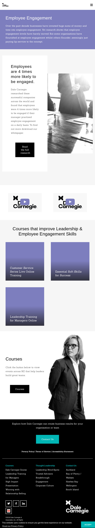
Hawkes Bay (72, 481)
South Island (72, 489)
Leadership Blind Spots (47, 470)
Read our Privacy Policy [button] (13, 526)
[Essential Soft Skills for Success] (70, 261)
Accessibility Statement (62, 451)
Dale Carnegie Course (16, 470)
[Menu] (92, 5)
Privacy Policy (28, 451)
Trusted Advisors (44, 473)
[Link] (5, 5)
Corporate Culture (45, 485)
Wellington (71, 485)
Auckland (70, 470)
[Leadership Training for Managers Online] (25, 306)
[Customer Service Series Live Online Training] (25, 261)
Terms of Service (43, 451)
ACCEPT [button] (88, 525)
